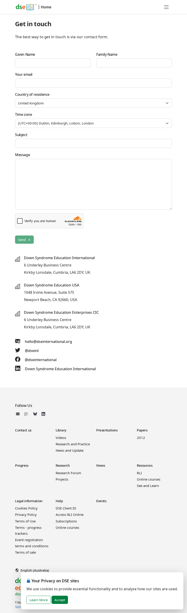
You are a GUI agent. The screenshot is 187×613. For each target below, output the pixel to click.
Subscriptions (66, 521)
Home (46, 7)
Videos (61, 437)
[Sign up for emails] (18, 414)
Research (63, 465)
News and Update (69, 450)
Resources (144, 465)
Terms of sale (25, 552)
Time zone (23, 114)
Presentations (106, 430)
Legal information (28, 501)
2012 (141, 437)
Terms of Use (25, 521)
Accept (60, 600)
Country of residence (32, 94)
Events (101, 501)
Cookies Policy (26, 508)
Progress (22, 465)
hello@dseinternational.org (48, 341)
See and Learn (148, 485)
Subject (21, 134)
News (100, 465)
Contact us (23, 430)
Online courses (148, 479)
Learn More (38, 600)
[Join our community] (27, 414)
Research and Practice (73, 444)
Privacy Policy (26, 514)
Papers (142, 430)
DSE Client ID (66, 508)
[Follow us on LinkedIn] (43, 414)
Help (59, 501)
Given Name (25, 54)
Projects (62, 479)
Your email (23, 74)
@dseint (32, 350)
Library (61, 430)
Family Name (106, 54)
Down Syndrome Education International (60, 368)
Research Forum (68, 473)
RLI (139, 473)
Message (22, 154)
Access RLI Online (69, 514)
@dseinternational (41, 359)
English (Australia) (34, 570)
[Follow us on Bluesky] (35, 414)
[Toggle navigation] (166, 7)
